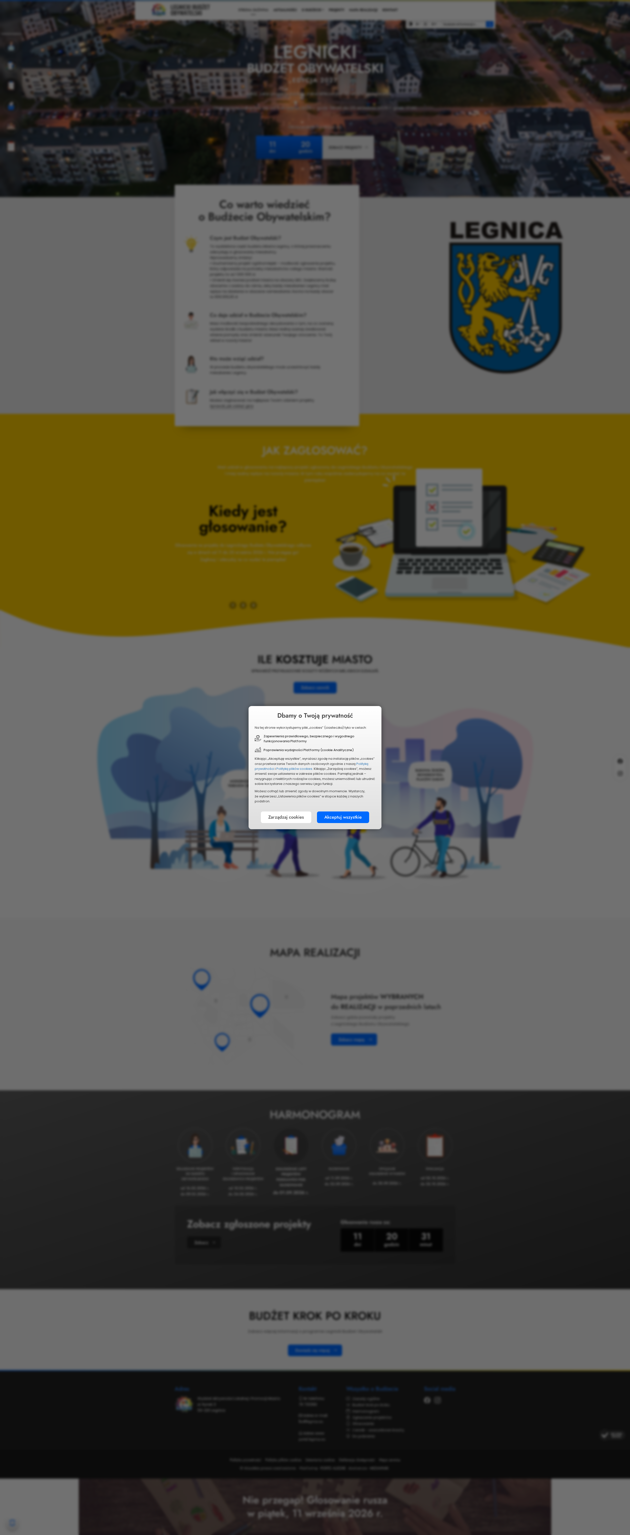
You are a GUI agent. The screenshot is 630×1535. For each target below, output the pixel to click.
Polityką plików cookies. (294, 769)
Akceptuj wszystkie (343, 817)
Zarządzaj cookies (286, 817)
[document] (315, 767)
